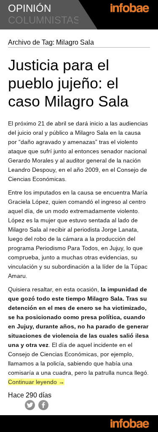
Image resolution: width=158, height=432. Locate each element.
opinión (29, 8)
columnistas (44, 20)
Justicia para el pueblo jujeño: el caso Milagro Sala (68, 83)
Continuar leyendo (36, 382)
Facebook (43, 405)
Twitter (30, 405)
